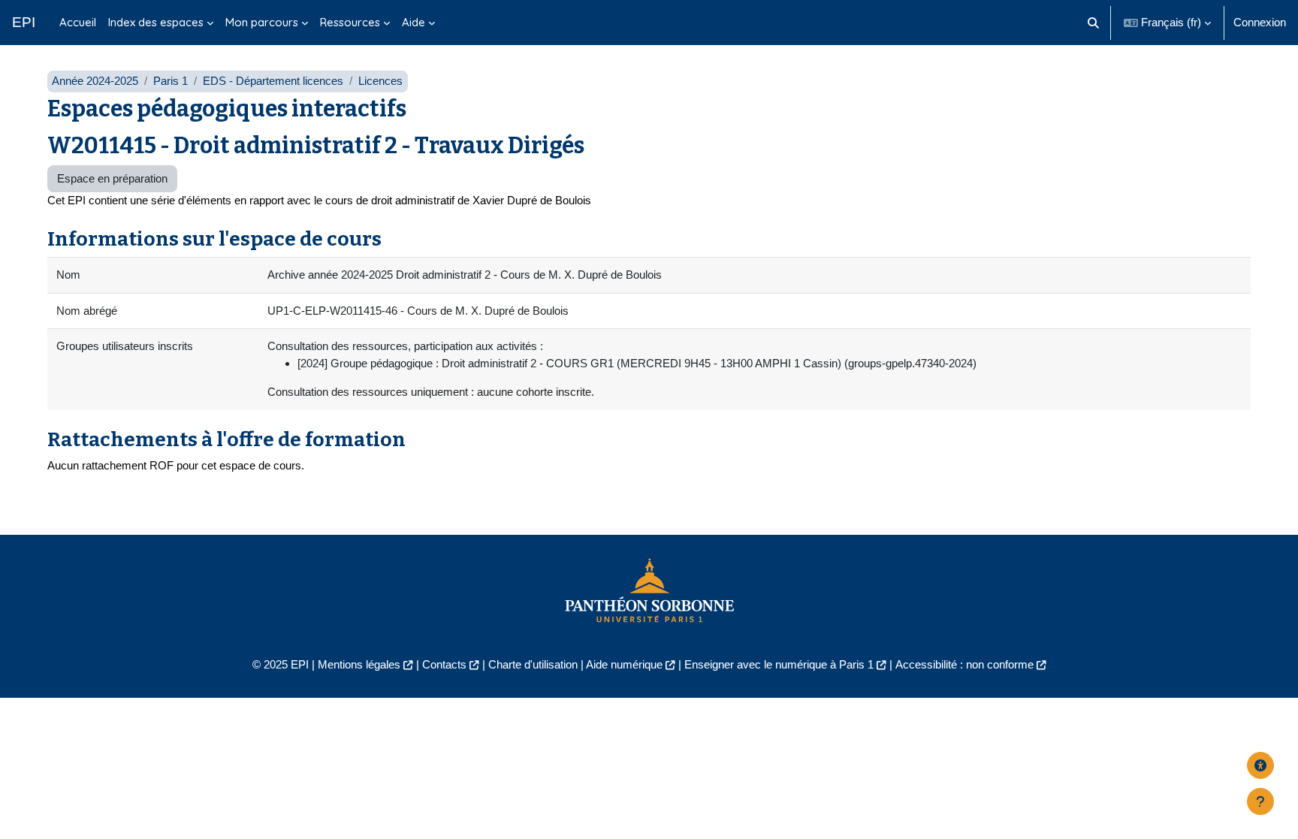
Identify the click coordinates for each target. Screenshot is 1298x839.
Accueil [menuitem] (77, 22)
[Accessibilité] (1260, 765)
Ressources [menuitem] (350, 22)
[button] (1094, 22)
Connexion (1259, 22)
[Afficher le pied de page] (1260, 801)
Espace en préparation (112, 178)
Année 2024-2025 (95, 80)
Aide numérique (624, 664)
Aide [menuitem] (413, 22)
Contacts (444, 664)
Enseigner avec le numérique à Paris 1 (779, 664)
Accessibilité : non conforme (964, 664)
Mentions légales (359, 664)
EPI (23, 22)
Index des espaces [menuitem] (156, 22)
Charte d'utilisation (533, 664)
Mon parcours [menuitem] (261, 22)
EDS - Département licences (273, 80)
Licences (380, 80)
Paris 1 (170, 80)
